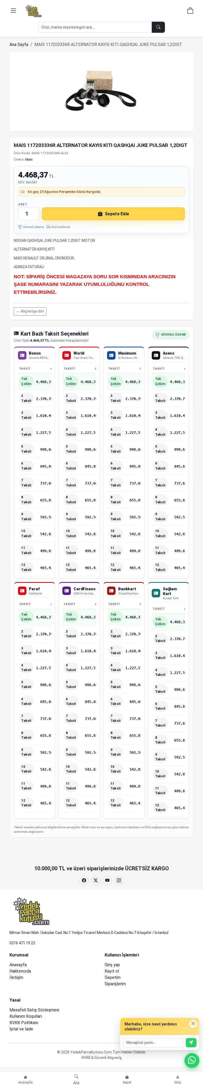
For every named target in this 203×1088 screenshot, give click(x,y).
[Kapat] (193, 1024)
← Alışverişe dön (30, 311)
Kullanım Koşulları (26, 1016)
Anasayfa (18, 964)
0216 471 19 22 (22, 943)
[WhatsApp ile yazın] (191, 1060)
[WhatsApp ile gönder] (191, 1042)
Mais (29, 159)
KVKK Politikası (24, 1022)
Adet (22, 204)
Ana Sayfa (19, 44)
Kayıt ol (112, 971)
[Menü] (13, 11)
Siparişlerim (115, 983)
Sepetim (113, 977)
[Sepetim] (190, 11)
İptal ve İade (21, 1028)
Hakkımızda (20, 971)
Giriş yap (112, 964)
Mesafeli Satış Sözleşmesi (34, 1009)
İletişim (16, 977)
